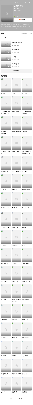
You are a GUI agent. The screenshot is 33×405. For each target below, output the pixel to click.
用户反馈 (20, 398)
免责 (15, 398)
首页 (11, 398)
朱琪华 (19, 10)
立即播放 (23, 20)
